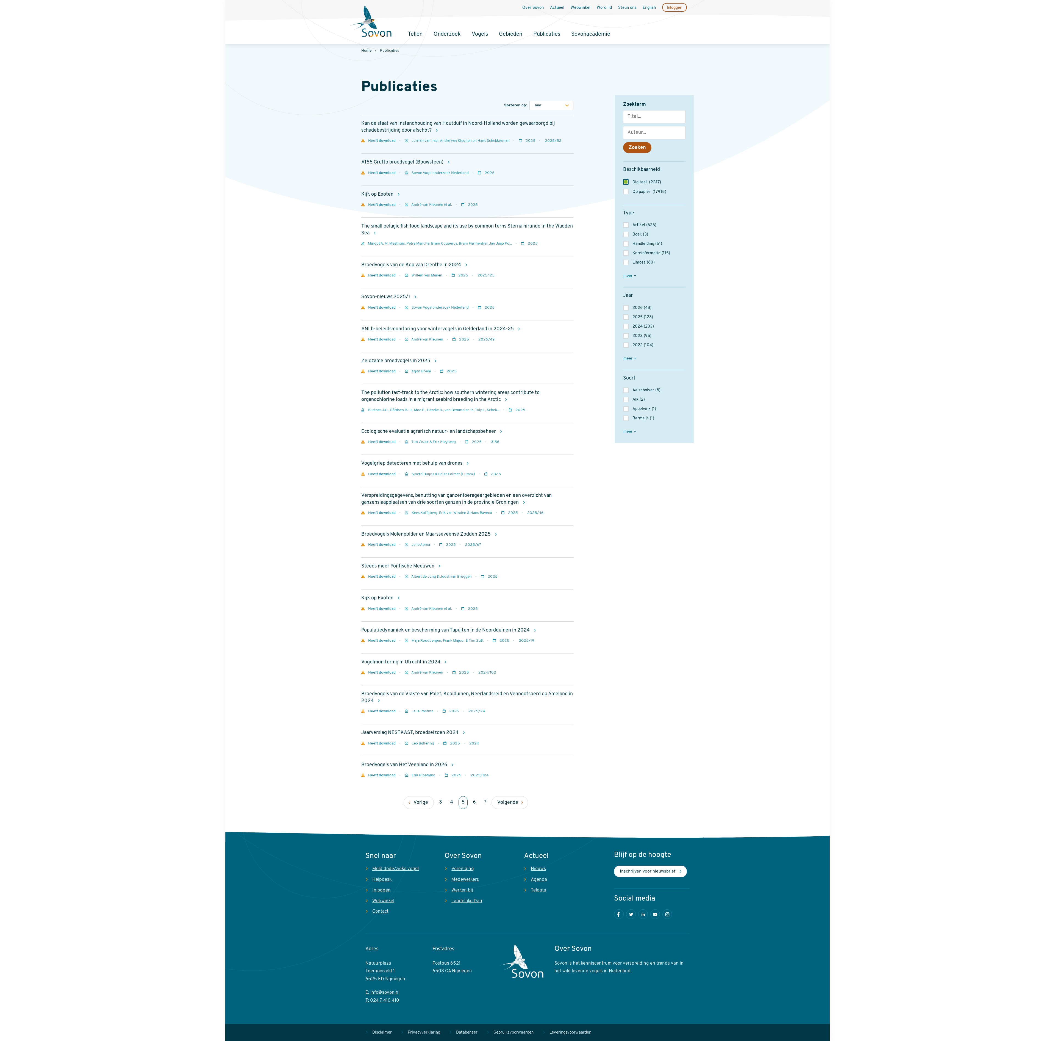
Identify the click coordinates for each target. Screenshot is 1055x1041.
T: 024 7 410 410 (382, 1000)
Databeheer (466, 1033)
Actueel (557, 8)
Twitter (631, 914)
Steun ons (627, 8)
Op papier (649, 192)
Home (366, 51)
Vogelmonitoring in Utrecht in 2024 (401, 662)
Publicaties (546, 34)
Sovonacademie (590, 34)
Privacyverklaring (424, 1033)
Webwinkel (580, 8)
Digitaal (646, 182)
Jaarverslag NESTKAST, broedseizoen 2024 (410, 732)
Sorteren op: (515, 105)
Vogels (480, 34)
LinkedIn (643, 914)
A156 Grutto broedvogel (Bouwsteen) (403, 162)
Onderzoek (447, 34)
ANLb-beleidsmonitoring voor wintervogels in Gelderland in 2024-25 (438, 329)
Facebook (619, 914)
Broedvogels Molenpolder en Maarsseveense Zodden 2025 (426, 534)
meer (627, 276)
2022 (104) (642, 345)
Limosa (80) (643, 263)
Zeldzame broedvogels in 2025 (396, 361)
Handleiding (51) (647, 244)
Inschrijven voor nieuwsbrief (647, 871)
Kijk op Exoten (378, 194)
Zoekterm (634, 104)
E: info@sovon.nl (382, 992)
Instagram (667, 914)
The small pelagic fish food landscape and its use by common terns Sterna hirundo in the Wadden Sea (467, 230)
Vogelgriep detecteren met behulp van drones (412, 463)
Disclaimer (382, 1033)
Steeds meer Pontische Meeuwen (398, 566)
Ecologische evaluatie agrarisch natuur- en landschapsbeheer (429, 431)
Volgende (507, 802)
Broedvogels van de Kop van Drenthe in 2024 (411, 265)
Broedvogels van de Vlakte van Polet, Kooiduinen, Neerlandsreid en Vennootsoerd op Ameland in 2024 (467, 698)
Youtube (655, 914)
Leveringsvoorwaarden (570, 1033)
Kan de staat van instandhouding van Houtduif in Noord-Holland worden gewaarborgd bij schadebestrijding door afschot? (458, 127)
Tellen (415, 34)
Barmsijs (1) (643, 418)
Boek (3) (640, 234)
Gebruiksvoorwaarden (513, 1033)
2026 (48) (641, 308)
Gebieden (510, 34)
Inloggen (674, 8)
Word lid (604, 8)
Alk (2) (638, 400)
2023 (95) (641, 336)
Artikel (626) (644, 225)
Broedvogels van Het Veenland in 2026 (404, 765)
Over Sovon (533, 8)
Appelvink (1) (644, 409)
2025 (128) (642, 317)
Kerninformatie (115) (651, 253)
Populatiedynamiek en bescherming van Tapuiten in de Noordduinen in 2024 (446, 630)
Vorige (420, 802)
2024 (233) (643, 327)
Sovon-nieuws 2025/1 (386, 297)
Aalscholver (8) (646, 390)
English (649, 8)
